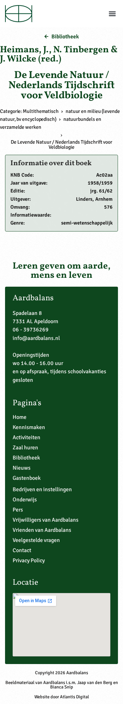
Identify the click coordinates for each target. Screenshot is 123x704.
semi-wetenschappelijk (87, 223)
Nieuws (22, 468)
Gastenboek (27, 478)
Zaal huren (25, 447)
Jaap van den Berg (94, 682)
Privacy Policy (29, 560)
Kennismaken (29, 427)
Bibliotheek (26, 457)
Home (19, 417)
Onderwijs (25, 499)
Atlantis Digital (74, 697)
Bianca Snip (61, 687)
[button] (112, 13)
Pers (18, 509)
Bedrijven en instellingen (42, 489)
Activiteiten (26, 437)
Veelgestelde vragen (36, 540)
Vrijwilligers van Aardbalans (46, 520)
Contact (22, 550)
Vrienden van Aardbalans (42, 530)
